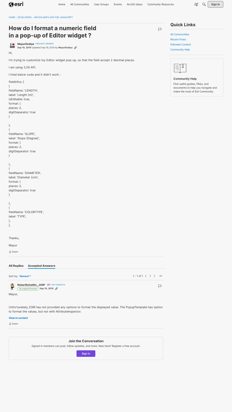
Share (13, 252)
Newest (24, 276)
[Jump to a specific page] (160, 276)
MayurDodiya (25, 43)
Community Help (180, 49)
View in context (18, 317)
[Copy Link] (75, 47)
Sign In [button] (86, 353)
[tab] (16, 266)
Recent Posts (178, 39)
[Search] (204, 4)
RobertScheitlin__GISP (31, 284)
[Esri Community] (16, 4)
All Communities (179, 34)
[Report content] (160, 29)
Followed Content (180, 44)
